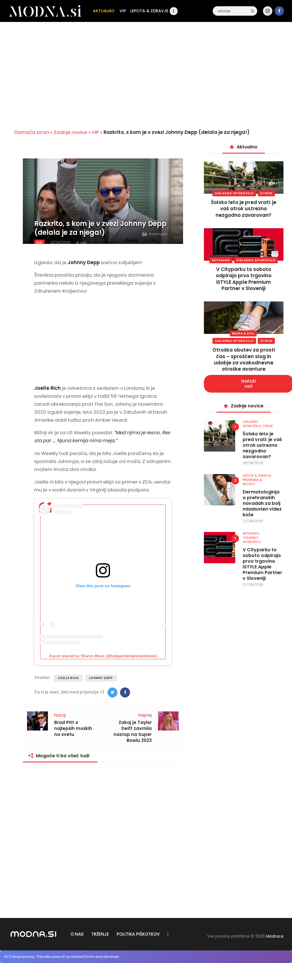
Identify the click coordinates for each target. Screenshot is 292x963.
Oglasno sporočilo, (252, 423)
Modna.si (274, 936)
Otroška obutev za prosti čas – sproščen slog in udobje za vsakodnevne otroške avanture (243, 359)
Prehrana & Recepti (252, 482)
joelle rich (68, 678)
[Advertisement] (146, 80)
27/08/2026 (253, 521)
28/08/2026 (253, 462)
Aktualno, (251, 533)
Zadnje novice (70, 132)
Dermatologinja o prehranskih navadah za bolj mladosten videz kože (262, 503)
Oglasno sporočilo (234, 193)
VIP (95, 132)
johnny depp (101, 678)
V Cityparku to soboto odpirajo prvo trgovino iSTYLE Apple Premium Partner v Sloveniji (243, 278)
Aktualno (221, 260)
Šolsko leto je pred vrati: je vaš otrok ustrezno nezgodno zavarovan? (243, 208)
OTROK (266, 193)
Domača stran (31, 132)
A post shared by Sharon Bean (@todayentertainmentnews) (103, 656)
